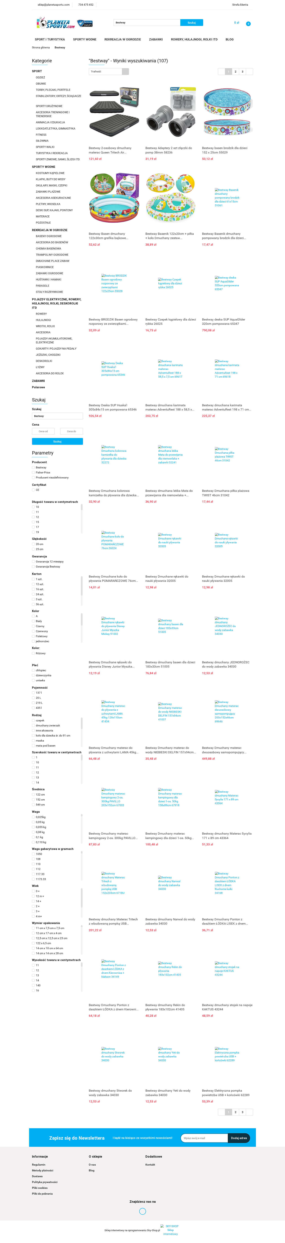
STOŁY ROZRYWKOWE (49, 291)
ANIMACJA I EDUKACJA (51, 122)
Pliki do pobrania (42, 1193)
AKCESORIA (43, 332)
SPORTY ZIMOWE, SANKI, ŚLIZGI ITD (58, 159)
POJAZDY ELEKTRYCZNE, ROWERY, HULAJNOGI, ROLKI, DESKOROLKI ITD (56, 303)
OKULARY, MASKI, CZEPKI (52, 185)
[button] (40, 1157)
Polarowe (38, 387)
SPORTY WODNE (44, 167)
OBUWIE (41, 83)
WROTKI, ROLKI (45, 326)
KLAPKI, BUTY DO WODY (51, 179)
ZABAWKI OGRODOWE (50, 273)
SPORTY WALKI (45, 146)
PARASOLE (43, 285)
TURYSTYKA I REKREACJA (52, 153)
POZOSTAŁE (43, 222)
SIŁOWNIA (42, 140)
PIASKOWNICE (45, 267)
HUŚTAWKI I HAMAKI (49, 279)
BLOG (230, 39)
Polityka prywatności (45, 1182)
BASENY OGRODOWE (49, 236)
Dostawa (37, 1176)
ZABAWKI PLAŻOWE (48, 191)
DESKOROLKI (44, 361)
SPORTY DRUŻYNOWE (49, 106)
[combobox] (109, 71)
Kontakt (150, 1164)
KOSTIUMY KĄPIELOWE (50, 173)
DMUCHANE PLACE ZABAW (53, 260)
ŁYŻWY (40, 367)
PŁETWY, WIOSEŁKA (48, 204)
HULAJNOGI (44, 319)
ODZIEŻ (41, 77)
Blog (91, 1170)
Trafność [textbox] (96, 71)
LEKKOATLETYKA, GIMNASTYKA (56, 128)
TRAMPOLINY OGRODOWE (52, 254)
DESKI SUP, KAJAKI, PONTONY (54, 210)
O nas (92, 1164)
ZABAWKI (39, 381)
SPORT (37, 71)
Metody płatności (42, 1170)
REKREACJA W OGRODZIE (50, 230)
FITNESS (41, 134)
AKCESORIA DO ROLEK (50, 373)
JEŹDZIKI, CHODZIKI (48, 354)
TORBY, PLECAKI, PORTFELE (53, 89)
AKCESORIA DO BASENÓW (52, 242)
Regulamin (38, 1164)
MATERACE (43, 216)
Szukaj (57, 441)
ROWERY (41, 313)
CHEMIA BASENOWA (49, 248)
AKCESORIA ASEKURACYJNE (54, 197)
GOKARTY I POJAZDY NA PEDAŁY (56, 348)
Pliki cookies (40, 1187)
